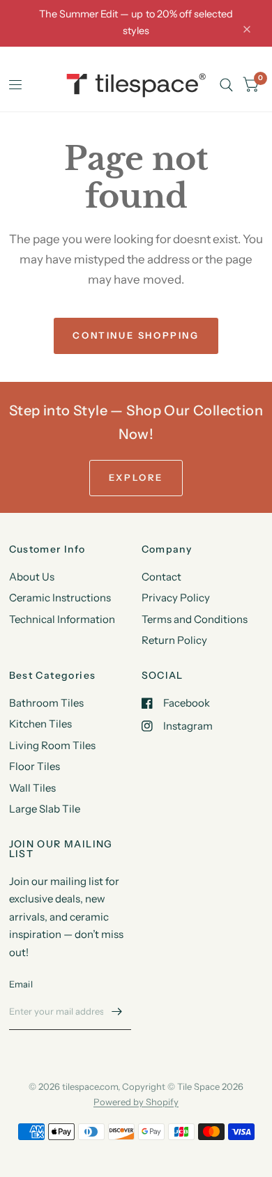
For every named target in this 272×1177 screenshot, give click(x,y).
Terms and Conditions (195, 619)
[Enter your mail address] (117, 1012)
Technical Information (62, 619)
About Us (31, 576)
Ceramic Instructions (60, 597)
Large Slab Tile (44, 808)
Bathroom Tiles (46, 702)
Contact (161, 576)
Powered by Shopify (136, 1101)
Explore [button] (136, 477)
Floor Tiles (34, 766)
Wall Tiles (32, 787)
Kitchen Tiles (40, 723)
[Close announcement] (247, 29)
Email (21, 984)
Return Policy (174, 640)
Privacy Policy (176, 597)
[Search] (226, 85)
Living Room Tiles (52, 745)
